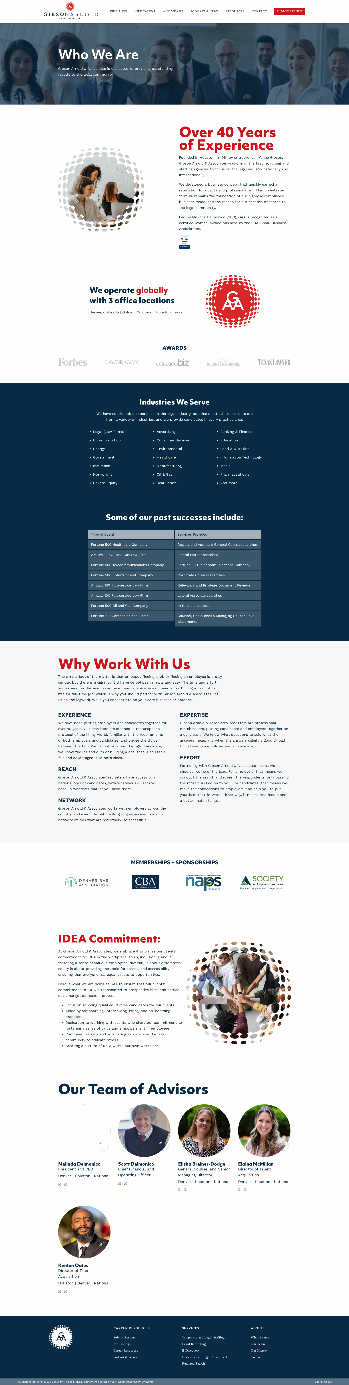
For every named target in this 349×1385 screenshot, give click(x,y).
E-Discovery (191, 1350)
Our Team (258, 1344)
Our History (259, 1350)
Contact (256, 1357)
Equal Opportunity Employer (135, 1381)
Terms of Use (108, 1381)
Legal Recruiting (194, 1344)
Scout (328, 1381)
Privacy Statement (86, 1381)
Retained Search (193, 1363)
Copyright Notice (62, 1381)
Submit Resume (124, 1337)
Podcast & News (125, 1357)
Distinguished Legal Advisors (205, 1357)
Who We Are (260, 1337)
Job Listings (122, 1344)
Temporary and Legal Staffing (203, 1337)
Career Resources (125, 1350)
